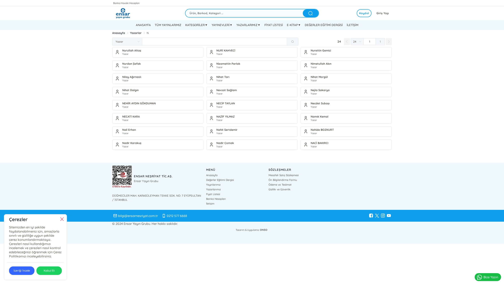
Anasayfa (212, 175)
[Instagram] (383, 216)
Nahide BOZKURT (322, 130)
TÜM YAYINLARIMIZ (168, 25)
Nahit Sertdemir (226, 130)
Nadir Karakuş (131, 143)
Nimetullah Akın (321, 63)
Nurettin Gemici (321, 50)
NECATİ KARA (131, 116)
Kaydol (364, 13)
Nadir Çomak (225, 143)
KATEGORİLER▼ (196, 25)
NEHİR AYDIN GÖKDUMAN (139, 103)
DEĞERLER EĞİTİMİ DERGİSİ (324, 25)
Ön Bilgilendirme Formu (283, 179)
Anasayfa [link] (118, 33)
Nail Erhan (129, 130)
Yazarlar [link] (136, 33)
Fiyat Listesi (213, 194)
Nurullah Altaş (131, 50)
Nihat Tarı (222, 77)
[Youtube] (389, 216)
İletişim (210, 203)
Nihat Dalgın (130, 90)
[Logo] (126, 13)
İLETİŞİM (352, 25)
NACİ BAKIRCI (319, 143)
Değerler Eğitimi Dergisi (220, 179)
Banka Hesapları (216, 198)
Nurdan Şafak (131, 63)
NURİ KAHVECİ (225, 50)
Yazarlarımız (213, 189)
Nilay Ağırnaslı (131, 77)
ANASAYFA (143, 25)
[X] (377, 216)
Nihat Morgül (319, 77)
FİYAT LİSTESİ (273, 25)
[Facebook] (371, 216)
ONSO (263, 229)
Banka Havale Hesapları (126, 3)
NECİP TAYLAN (225, 103)
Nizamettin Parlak (228, 63)
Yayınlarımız (213, 184)
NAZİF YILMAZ (225, 116)
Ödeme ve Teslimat (280, 184)
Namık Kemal (319, 116)
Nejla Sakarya (320, 90)
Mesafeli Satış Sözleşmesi (283, 175)
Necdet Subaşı (320, 103)
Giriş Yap (382, 13)
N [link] (148, 33)
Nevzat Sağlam (226, 90)
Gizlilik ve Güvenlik (279, 189)
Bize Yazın (491, 277)
